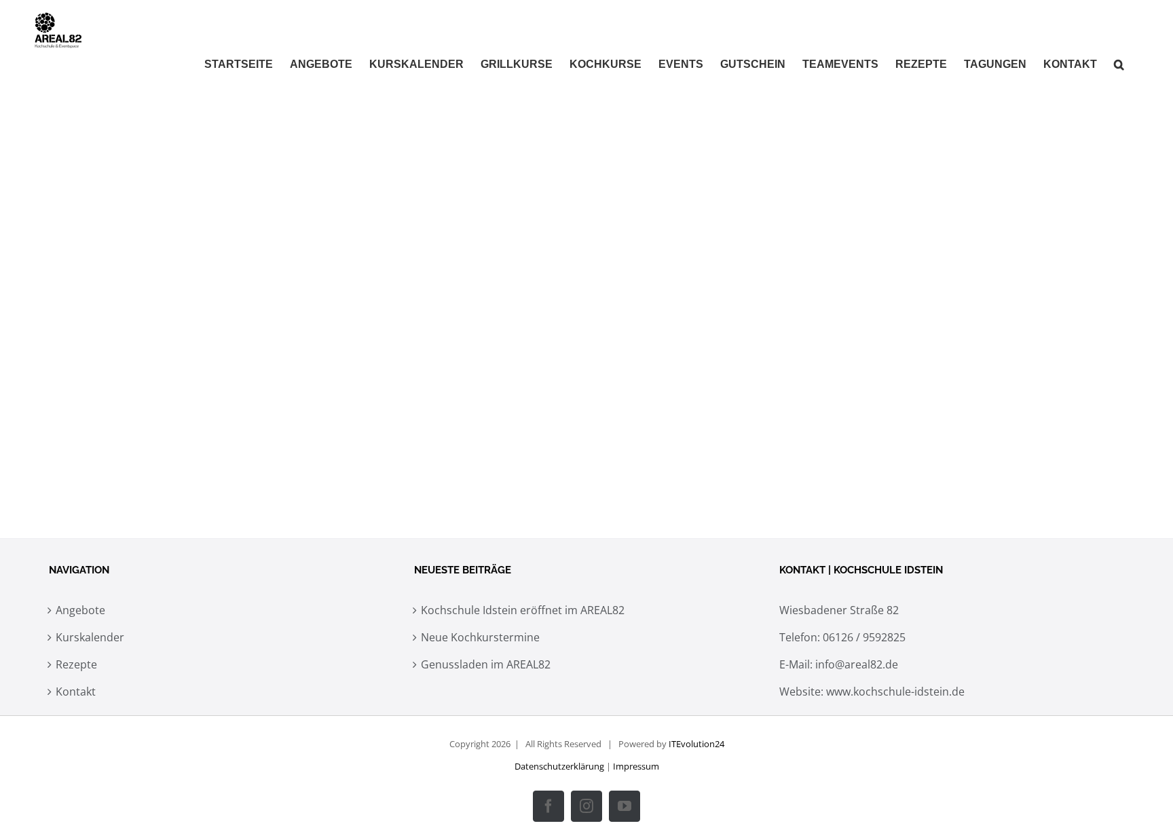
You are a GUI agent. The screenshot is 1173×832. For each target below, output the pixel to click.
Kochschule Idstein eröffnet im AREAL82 (523, 610)
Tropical (282, 392)
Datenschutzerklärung (559, 766)
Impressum (636, 766)
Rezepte (76, 664)
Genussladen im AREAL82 (486, 664)
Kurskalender (90, 637)
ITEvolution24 (696, 744)
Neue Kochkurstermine (480, 637)
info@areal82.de (856, 664)
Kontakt (76, 691)
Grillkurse (239, 370)
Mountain (232, 392)
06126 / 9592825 (864, 637)
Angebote (80, 610)
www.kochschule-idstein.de (895, 691)
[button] (1119, 64)
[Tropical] (383, 220)
